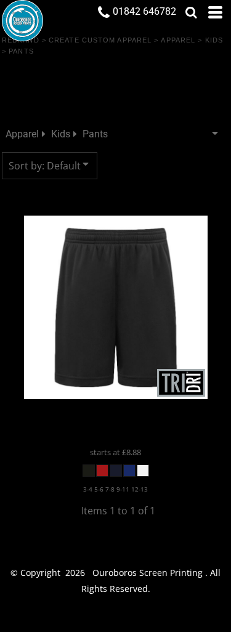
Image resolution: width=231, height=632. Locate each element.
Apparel (178, 40)
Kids (214, 40)
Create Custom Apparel (100, 40)
